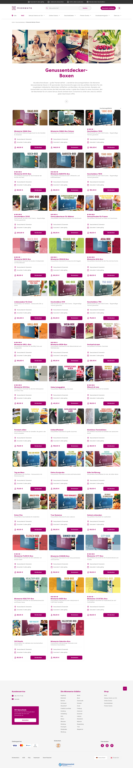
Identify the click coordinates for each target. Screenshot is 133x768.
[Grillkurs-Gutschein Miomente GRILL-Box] (30, 331)
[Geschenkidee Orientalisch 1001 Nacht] (30, 628)
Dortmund (63, 703)
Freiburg (79, 708)
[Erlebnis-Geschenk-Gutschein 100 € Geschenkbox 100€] (103, 117)
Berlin (78, 695)
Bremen (63, 700)
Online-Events (53, 15)
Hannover (79, 711)
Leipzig (79, 716)
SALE (22, 15)
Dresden (79, 703)
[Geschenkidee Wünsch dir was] (103, 373)
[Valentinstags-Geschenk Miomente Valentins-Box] (66, 628)
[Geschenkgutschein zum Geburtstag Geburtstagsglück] (66, 373)
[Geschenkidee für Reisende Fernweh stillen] (30, 416)
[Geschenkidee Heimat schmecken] (103, 501)
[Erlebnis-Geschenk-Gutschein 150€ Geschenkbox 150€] (103, 160)
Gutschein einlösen (108, 8)
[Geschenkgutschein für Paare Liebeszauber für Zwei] (30, 288)
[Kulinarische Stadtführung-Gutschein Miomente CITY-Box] (103, 542)
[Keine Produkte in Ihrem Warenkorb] (119, 8)
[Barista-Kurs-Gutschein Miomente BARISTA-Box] (66, 160)
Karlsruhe (79, 713)
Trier (78, 726)
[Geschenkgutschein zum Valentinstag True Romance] (66, 501)
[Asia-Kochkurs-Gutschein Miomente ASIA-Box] (103, 245)
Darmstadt (80, 700)
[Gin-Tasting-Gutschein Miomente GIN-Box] (30, 373)
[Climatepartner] (66, 764)
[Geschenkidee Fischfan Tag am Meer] (30, 459)
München (63, 721)
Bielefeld (63, 698)
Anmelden (25, 720)
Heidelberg (64, 713)
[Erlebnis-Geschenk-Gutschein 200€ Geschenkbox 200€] (30, 203)
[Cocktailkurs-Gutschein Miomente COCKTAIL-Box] (103, 585)
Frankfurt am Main (66, 708)
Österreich (116, 757)
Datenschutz (15, 757)
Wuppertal (80, 729)
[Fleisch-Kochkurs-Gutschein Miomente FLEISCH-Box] (30, 542)
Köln (13, 22)
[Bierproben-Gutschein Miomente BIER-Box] (66, 585)
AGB (23, 757)
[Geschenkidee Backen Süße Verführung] (103, 459)
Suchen (85, 8)
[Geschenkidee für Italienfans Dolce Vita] (30, 501)
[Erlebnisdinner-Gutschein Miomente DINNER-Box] (66, 542)
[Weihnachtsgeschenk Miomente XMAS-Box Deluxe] (66, 110)
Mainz (62, 719)
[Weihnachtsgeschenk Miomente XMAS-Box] (30, 110)
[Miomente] (22, 8)
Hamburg (63, 711)
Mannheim (80, 719)
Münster (79, 721)
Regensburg (80, 724)
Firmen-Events (84, 15)
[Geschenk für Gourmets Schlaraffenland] (66, 416)
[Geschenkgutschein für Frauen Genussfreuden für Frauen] (103, 203)
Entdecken (38, 147)
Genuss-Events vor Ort (36, 15)
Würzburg (63, 732)
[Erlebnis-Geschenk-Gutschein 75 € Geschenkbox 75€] (103, 288)
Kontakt (16, 699)
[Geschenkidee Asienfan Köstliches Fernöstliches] (103, 416)
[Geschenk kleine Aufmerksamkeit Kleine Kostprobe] (66, 459)
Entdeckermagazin (102, 15)
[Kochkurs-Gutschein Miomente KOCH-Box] (30, 160)
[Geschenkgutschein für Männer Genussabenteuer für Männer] (66, 203)
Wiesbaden (64, 729)
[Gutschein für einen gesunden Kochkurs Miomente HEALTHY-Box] (30, 585)
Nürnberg (63, 724)
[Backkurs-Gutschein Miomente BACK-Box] (30, 245)
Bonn (78, 698)
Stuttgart (63, 726)
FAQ (29, 757)
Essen (78, 706)
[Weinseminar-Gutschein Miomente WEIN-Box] (66, 331)
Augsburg (63, 695)
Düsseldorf (64, 706)
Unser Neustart (47, 757)
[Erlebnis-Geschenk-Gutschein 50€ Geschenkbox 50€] (66, 288)
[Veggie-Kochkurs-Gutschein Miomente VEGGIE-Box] (66, 245)
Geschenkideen (69, 15)
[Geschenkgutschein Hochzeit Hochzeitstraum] (103, 331)
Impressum (37, 757)
